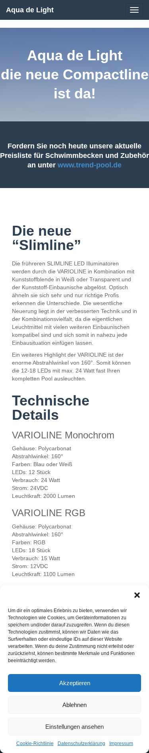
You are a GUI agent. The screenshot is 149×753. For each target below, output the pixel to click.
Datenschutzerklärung (81, 743)
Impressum (121, 743)
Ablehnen (74, 704)
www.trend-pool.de (90, 165)
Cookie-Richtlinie (35, 743)
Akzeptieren (74, 683)
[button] (137, 595)
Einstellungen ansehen (74, 726)
